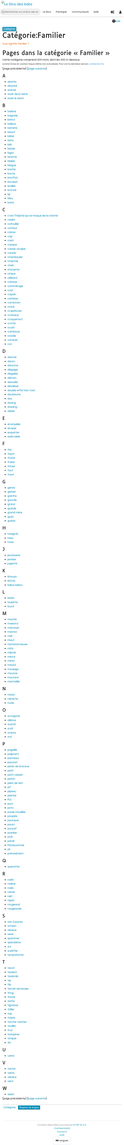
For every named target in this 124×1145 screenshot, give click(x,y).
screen (12, 926)
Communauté (80, 11)
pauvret (13, 762)
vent (10, 1081)
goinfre (12, 496)
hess (10, 538)
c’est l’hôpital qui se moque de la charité (33, 215)
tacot (11, 968)
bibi (10, 144)
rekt (10, 896)
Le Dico (47, 11)
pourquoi (13, 820)
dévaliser (13, 386)
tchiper (12, 1038)
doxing (12, 403)
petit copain (15, 775)
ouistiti (12, 724)
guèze (11, 521)
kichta (11, 581)
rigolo (11, 900)
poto (11, 808)
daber (11, 411)
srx (9, 946)
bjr (9, 194)
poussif (12, 828)
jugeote (12, 563)
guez (11, 516)
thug (11, 993)
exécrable (14, 436)
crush (11, 327)
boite (11, 202)
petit (11, 770)
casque (12, 244)
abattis (12, 82)
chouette (14, 269)
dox (10, 398)
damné (12, 357)
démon (12, 378)
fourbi (11, 458)
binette (12, 157)
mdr (10, 636)
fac (10, 449)
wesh (11, 1094)
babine (12, 111)
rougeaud (14, 904)
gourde (12, 500)
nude (11, 703)
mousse (12, 673)
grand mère (15, 512)
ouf (10, 737)
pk (9, 849)
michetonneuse (17, 644)
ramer (11, 892)
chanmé (13, 261)
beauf (11, 132)
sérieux (12, 930)
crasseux (13, 315)
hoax (11, 542)
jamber (12, 559)
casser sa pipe (17, 249)
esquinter (14, 432)
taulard (12, 972)
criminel (12, 340)
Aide (96, 11)
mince (11, 657)
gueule (12, 508)
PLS (9, 799)
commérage (15, 286)
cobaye (12, 282)
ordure (12, 733)
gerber (12, 492)
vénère (12, 1077)
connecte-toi (96, 64)
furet (11, 474)
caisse (12, 232)
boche (12, 169)
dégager (13, 369)
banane (12, 128)
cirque (12, 273)
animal (12, 90)
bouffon (13, 177)
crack (11, 307)
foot (10, 470)
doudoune (14, 394)
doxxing (12, 407)
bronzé (12, 190)
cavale (12, 336)
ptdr (10, 837)
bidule (11, 148)
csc (10, 344)
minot (11, 661)
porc (10, 804)
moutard (13, 677)
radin (11, 880)
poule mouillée (17, 812)
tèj (9, 984)
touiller (12, 1026)
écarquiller (14, 424)
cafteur (12, 228)
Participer (61, 11)
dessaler (13, 382)
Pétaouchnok (16, 845)
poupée (12, 816)
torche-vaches (17, 1022)
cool (10, 290)
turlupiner (14, 1034)
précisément (16, 853)
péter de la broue (18, 766)
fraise (11, 462)
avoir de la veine (18, 94)
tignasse (13, 1005)
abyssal (12, 86)
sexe (10, 934)
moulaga (13, 669)
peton (11, 779)
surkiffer (13, 951)
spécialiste (14, 942)
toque (11, 1018)
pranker (12, 833)
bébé (11, 136)
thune (11, 997)
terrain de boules (18, 989)
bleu (10, 198)
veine (11, 1073)
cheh (11, 265)
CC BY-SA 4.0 (79, 1124)
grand (11, 504)
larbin (11, 598)
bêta (11, 140)
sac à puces (15, 922)
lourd (11, 606)
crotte (12, 323)
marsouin (13, 628)
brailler (12, 186)
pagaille (12, 750)
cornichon (14, 302)
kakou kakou (15, 585)
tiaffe (11, 1001)
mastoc (12, 632)
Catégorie (9, 1107)
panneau (13, 758)
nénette (13, 699)
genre (11, 488)
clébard (12, 278)
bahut (11, 119)
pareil (11, 841)
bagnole (13, 115)
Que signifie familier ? (15, 44)
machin (12, 619)
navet (11, 694)
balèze (12, 124)
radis (11, 888)
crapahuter (15, 311)
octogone (14, 716)
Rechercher (3, 12)
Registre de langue (29, 1107)
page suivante (37, 68)
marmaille (14, 681)
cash (11, 240)
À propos (62, 1131)
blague (12, 165)
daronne (13, 365)
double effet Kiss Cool (21, 390)
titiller (11, 1009)
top (10, 1013)
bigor (11, 153)
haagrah (13, 534)
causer (12, 253)
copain (12, 294)
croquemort (15, 319)
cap (10, 236)
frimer (11, 466)
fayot (11, 454)
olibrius (12, 720)
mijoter (12, 652)
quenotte (14, 866)
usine (11, 1056)
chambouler (15, 257)
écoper (12, 428)
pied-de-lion (15, 783)
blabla (11, 161)
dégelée (13, 374)
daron (11, 361)
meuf (11, 640)
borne (11, 173)
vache (12, 1069)
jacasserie (14, 555)
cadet (11, 220)
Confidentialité (62, 1128)
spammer (14, 938)
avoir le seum (16, 98)
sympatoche (16, 955)
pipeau (12, 791)
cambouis (14, 331)
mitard (12, 665)
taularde (13, 976)
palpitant (13, 754)
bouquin (13, 182)
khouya (12, 576)
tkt (9, 1042)
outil (10, 728)
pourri (11, 824)
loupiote (13, 602)
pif (9, 787)
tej (9, 980)
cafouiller (13, 224)
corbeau (13, 298)
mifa (10, 648)
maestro (13, 623)
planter (12, 795)
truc (10, 1030)
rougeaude (14, 909)
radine (12, 884)
